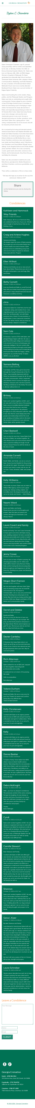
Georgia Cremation (18, 3)
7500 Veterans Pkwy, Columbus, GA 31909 (15, 1090)
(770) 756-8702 (14, 1082)
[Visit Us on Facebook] (4, 1064)
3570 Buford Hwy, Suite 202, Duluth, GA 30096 (16, 1078)
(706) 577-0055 (13, 1088)
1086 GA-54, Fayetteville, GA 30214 (12, 1084)
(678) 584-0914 (11, 1076)
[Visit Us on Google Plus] (9, 1064)
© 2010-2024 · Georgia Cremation (17, 1103)
